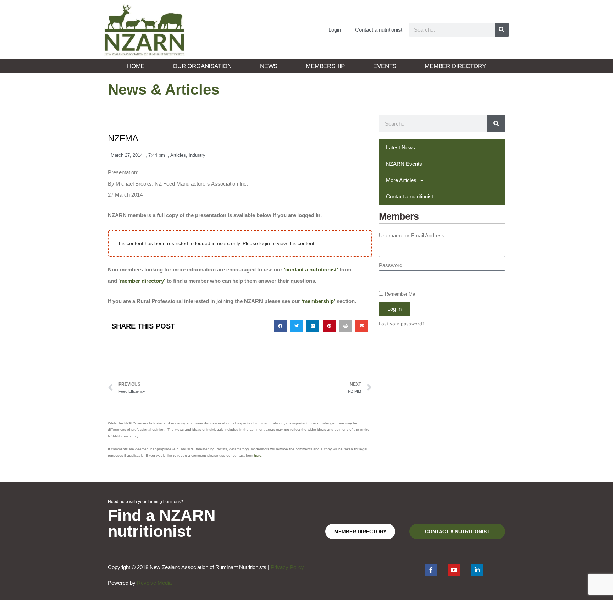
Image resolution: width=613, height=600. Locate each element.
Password (390, 265)
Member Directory (455, 66)
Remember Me (399, 294)
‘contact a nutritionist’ (311, 269)
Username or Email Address (411, 235)
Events (384, 66)
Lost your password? (401, 323)
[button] (280, 326)
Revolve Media (154, 583)
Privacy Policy (287, 567)
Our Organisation (202, 66)
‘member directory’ (141, 281)
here (257, 455)
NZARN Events (404, 164)
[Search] (502, 30)
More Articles (401, 180)
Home (135, 66)
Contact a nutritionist (378, 30)
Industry (197, 155)
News (268, 66)
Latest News (400, 147)
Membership (325, 66)
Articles (178, 155)
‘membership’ (318, 301)
